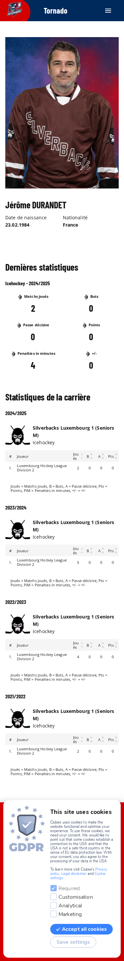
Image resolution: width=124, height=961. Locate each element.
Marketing (70, 914)
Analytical (70, 905)
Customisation (76, 897)
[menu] (108, 11)
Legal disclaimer (74, 873)
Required (69, 888)
